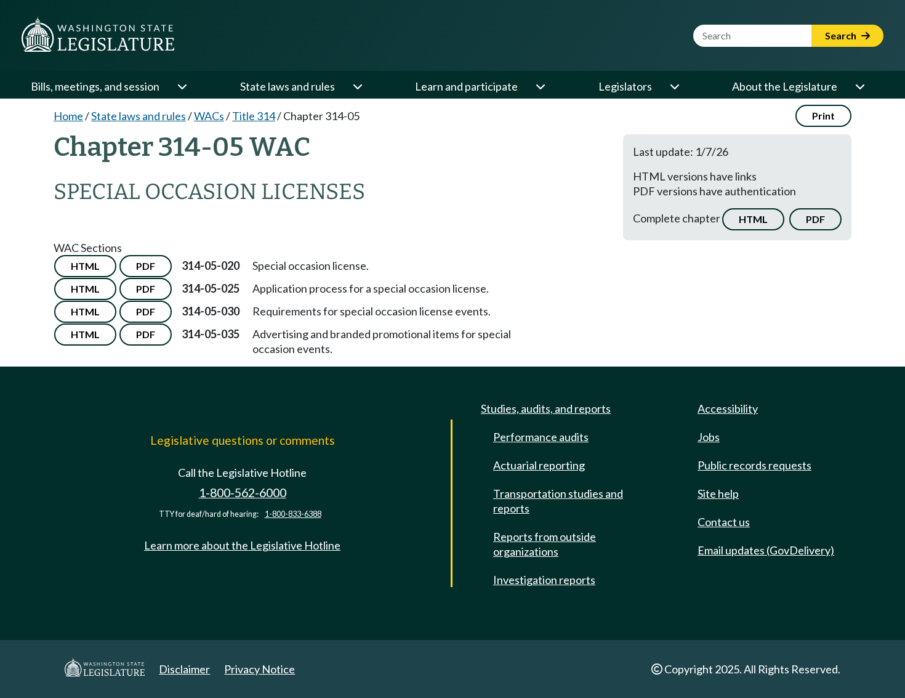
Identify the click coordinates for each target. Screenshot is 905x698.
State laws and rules (287, 86)
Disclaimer (184, 669)
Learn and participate (466, 86)
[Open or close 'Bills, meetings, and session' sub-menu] (181, 86)
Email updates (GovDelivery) (766, 550)
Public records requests (754, 465)
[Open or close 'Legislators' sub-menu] (674, 86)
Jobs (709, 437)
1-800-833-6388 (293, 514)
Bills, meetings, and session (95, 86)
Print (823, 115)
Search (841, 35)
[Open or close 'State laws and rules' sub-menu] (357, 86)
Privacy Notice (259, 669)
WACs (209, 116)
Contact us (724, 522)
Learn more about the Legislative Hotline (242, 545)
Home (68, 116)
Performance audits (541, 437)
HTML (753, 219)
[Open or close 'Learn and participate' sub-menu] (540, 86)
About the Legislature (784, 86)
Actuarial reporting (539, 465)
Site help (718, 493)
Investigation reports (544, 579)
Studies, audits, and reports (546, 408)
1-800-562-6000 (242, 492)
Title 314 (253, 116)
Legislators (625, 86)
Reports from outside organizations (544, 544)
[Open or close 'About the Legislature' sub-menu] (859, 86)
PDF (815, 219)
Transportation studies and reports (558, 501)
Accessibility (728, 408)
